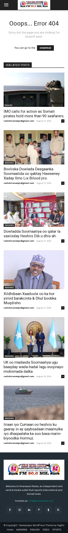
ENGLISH (8, 105)
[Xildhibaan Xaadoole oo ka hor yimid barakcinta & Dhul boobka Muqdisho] (34, 269)
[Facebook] (9, 509)
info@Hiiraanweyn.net (40, 500)
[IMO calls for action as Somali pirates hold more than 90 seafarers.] (34, 90)
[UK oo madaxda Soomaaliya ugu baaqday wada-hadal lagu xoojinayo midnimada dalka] (34, 337)
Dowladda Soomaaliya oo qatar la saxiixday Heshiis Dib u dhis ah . (32, 233)
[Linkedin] (29, 509)
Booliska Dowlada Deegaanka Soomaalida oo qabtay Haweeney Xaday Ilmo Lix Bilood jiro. (32, 173)
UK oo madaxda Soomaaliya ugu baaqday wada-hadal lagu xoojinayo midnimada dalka (33, 367)
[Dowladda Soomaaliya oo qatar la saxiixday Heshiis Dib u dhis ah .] (34, 209)
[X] (58, 509)
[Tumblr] (48, 509)
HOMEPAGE (45, 48)
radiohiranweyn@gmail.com (19, 120)
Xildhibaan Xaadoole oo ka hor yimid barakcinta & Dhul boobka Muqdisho (30, 298)
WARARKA (9, 163)
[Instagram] (19, 509)
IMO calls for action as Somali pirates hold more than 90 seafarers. (34, 113)
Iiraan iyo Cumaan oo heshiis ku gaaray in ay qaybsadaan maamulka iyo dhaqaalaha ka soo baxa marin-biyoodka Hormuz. (33, 431)
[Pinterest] (38, 509)
